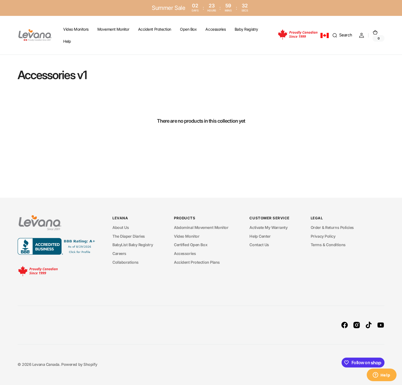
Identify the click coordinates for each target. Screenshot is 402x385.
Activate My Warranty (268, 227)
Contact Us (259, 244)
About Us (120, 227)
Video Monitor (186, 236)
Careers (119, 253)
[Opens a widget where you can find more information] (381, 375)
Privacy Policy (323, 236)
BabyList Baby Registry (132, 244)
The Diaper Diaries (128, 236)
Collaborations (125, 262)
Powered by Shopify (79, 364)
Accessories (185, 253)
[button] (342, 35)
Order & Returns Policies (332, 227)
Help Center (259, 236)
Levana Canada (45, 364)
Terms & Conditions (328, 244)
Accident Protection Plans (197, 262)
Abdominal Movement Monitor (201, 227)
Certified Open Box (190, 244)
